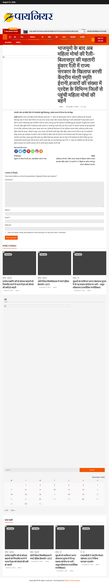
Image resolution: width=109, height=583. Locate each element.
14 (11, 494)
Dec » (13, 510)
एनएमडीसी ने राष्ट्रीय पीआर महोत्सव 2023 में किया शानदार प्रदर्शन (92, 558)
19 (83, 494)
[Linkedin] (24, 151)
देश (42, 37)
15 (26, 494)
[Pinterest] (28, 151)
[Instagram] (37, 151)
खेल (57, 37)
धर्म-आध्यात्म (8, 42)
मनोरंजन (18, 42)
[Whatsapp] (33, 151)
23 (40, 499)
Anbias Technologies (72, 580)
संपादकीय (72, 37)
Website (8, 225)
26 (83, 499)
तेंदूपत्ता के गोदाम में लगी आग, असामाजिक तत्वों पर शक (30, 157)
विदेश (49, 37)
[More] (41, 151)
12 (83, 490)
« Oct (6, 510)
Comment (9, 180)
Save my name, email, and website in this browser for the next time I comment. (37, 232)
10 (54, 490)
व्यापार (64, 37)
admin (61, 106)
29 (26, 504)
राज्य (22, 37)
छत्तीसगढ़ (32, 37)
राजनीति (82, 37)
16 (40, 494)
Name (7, 210)
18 (69, 494)
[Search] (90, 40)
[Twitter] (20, 151)
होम (15, 37)
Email (7, 218)
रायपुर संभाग (9, 277)
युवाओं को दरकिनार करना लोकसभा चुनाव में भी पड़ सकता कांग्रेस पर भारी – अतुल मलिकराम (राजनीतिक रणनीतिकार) (89, 284)
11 (69, 490)
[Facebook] (16, 151)
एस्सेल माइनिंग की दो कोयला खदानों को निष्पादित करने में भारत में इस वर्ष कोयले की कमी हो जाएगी (53, 31)
